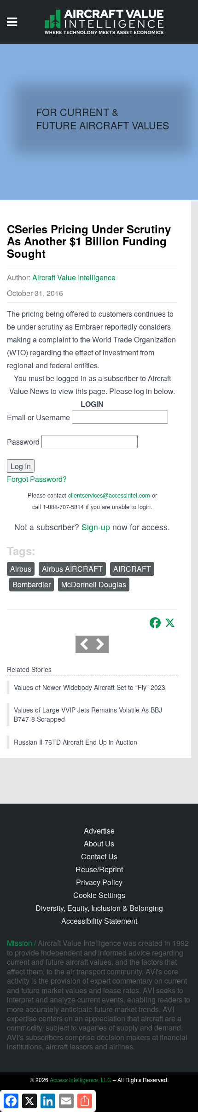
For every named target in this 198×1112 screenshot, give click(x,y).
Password (23, 441)
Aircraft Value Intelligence (74, 277)
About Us (99, 843)
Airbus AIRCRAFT (72, 568)
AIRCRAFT (132, 568)
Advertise (99, 830)
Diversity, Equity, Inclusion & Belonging (99, 908)
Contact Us (99, 856)
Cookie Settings (99, 895)
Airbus (20, 568)
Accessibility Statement (99, 920)
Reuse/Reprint (99, 869)
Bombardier (31, 584)
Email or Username (38, 417)
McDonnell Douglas (93, 584)
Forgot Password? (37, 479)
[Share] (85, 1101)
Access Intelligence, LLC (80, 1079)
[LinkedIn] (48, 1101)
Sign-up (96, 527)
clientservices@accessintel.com (109, 495)
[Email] (66, 1101)
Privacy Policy (99, 882)
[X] (170, 623)
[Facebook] (155, 623)
